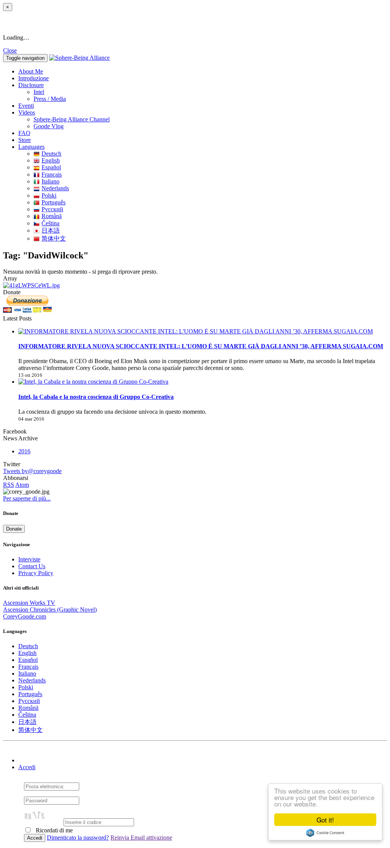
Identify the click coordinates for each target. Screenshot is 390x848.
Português (54, 202)
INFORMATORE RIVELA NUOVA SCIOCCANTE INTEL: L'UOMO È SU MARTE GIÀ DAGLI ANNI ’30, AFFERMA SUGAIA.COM (200, 346)
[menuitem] (210, 92)
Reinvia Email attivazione (141, 837)
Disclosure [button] (31, 85)
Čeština (50, 223)
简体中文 (54, 238)
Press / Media (50, 99)
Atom (22, 484)
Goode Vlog (49, 126)
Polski (49, 195)
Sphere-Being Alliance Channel (72, 119)
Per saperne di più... (27, 498)
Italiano (50, 181)
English (51, 160)
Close (10, 50)
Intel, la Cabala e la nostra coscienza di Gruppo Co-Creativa (96, 397)
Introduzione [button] (33, 78)
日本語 (51, 230)
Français (52, 174)
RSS (8, 484)
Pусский (52, 209)
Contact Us (31, 566)
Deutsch (51, 153)
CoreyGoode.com (24, 616)
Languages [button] (31, 146)
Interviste (29, 559)
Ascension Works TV (29, 602)
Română (52, 216)
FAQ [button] (24, 133)
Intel (39, 92)
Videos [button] (26, 112)
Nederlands (55, 188)
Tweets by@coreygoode (32, 471)
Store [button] (24, 140)
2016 (24, 451)
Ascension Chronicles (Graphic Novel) (50, 609)
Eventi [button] (26, 105)
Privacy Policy (35, 573)
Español (51, 167)
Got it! (325, 819)
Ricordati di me (53, 830)
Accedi (26, 767)
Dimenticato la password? (78, 837)
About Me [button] (30, 71)
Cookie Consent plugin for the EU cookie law (325, 833)
